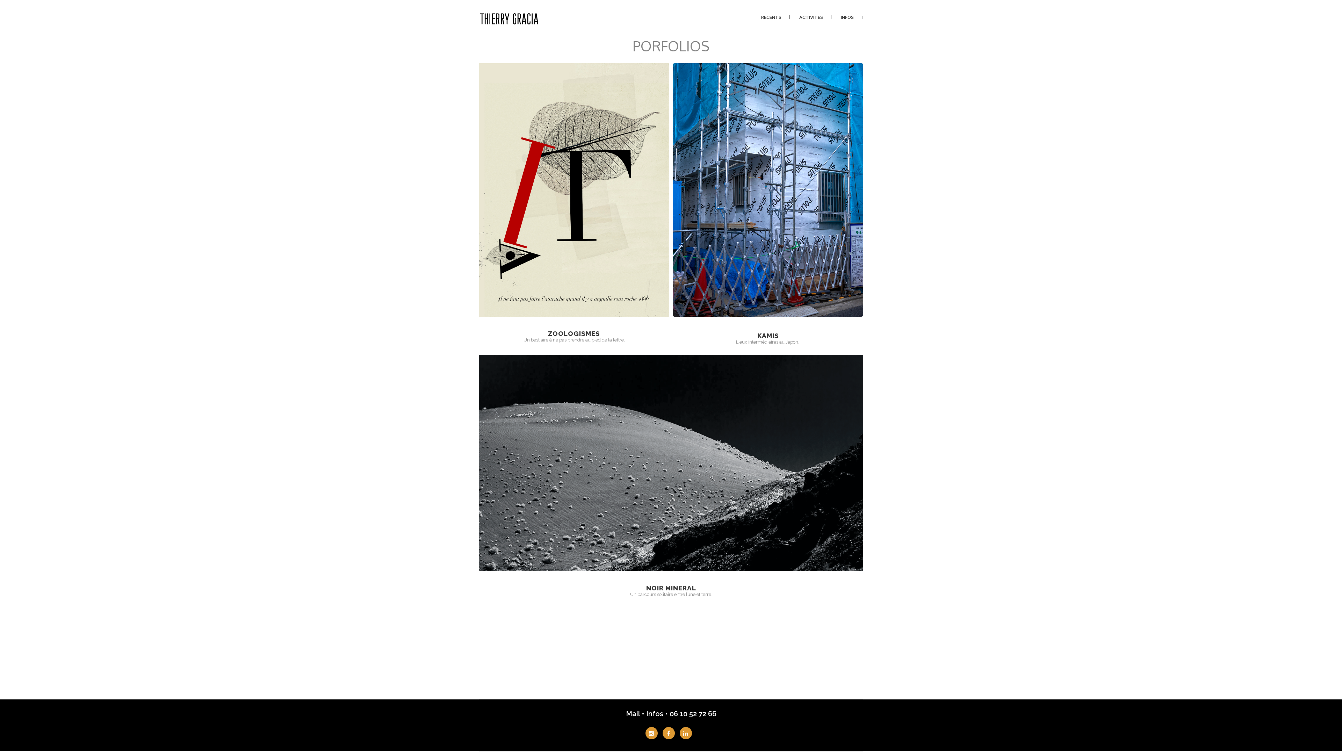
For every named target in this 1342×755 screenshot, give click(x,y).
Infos (654, 714)
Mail (634, 714)
